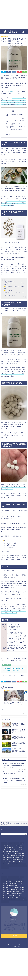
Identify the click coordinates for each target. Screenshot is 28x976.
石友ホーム (16, 861)
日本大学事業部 (16, 857)
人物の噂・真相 (5, 851)
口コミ (18, 675)
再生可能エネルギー (6, 853)
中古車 (21, 849)
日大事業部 (10, 857)
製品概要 (8, 134)
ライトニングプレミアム (13, 849)
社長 (21, 861)
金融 (19, 899)
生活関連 (10, 861)
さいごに (8, 132)
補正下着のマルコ (18, 897)
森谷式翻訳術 (20, 859)
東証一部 (23, 857)
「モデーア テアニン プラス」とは (15, 118)
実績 (3, 855)
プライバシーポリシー (11, 944)
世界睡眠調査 (10, 91)
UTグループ (17, 843)
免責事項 (19, 944)
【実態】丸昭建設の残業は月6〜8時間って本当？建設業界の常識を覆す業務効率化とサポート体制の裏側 (14, 765)
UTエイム (10, 843)
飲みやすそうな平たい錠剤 (13, 124)
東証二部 (4, 859)
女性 (23, 853)
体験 (14, 675)
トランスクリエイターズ (19, 847)
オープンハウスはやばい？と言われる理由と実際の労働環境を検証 (14, 772)
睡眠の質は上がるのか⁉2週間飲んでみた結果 (15, 126)
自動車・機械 (5, 897)
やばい (22, 843)
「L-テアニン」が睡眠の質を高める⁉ (14, 115)
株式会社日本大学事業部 (12, 859)
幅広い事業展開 (14, 855)
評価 (24, 897)
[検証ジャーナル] (14, 32)
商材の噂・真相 (4, 36)
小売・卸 (8, 855)
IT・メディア (5, 843)
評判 (23, 675)
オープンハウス (5, 847)
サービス (11, 847)
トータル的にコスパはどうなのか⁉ (15, 129)
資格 (7, 899)
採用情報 (4, 857)
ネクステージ (5, 849)
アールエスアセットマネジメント (8, 845)
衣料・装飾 (11, 897)
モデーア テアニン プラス (6, 675)
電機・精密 (24, 899)
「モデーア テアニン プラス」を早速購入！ (15, 120)
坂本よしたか (18, 853)
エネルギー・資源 (19, 845)
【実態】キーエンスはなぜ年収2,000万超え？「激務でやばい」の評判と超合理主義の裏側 (14, 780)
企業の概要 (12, 851)
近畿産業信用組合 (13, 899)
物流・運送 (4, 861)
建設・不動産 (21, 855)
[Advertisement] (14, 15)
